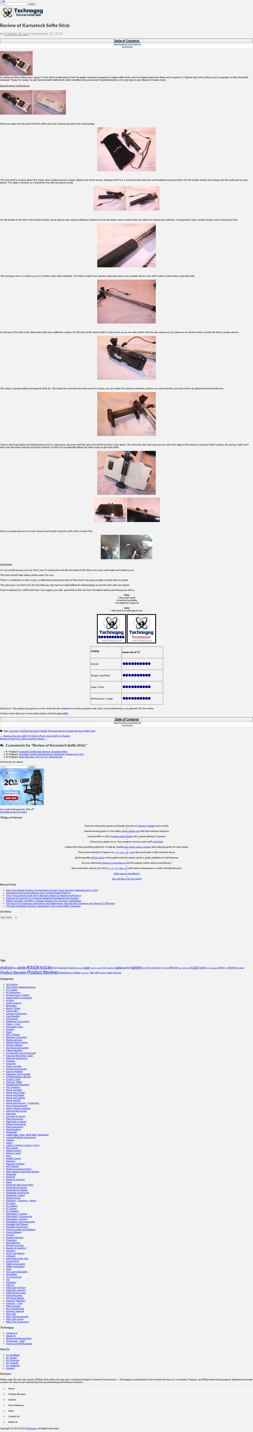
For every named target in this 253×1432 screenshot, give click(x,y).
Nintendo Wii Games (16, 1190)
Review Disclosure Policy (18, 1338)
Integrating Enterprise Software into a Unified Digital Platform (38, 893)
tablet (77, 972)
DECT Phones (13, 1034)
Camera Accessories (16, 1013)
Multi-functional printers (18, 1169)
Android (24, 731)
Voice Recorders (14, 1295)
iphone (173, 967)
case (86, 967)
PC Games (11, 1208)
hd (144, 968)
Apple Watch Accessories (19, 997)
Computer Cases (14, 1026)
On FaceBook (12, 1355)
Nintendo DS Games (16, 1187)
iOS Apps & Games (15, 1116)
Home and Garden (15, 1092)
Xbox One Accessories (17, 1321)
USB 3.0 (10, 1285)
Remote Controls (15, 1245)
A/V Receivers (13, 992)
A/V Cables (11, 989)
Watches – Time (14, 1303)
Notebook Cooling (15, 1195)
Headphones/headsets (17, 1084)
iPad (166, 968)
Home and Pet (13, 1100)
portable (240, 968)
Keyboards (11, 1132)
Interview (11, 1113)
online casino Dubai (122, 836)
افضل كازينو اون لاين (124, 852)
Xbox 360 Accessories (17, 1316)
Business (73, 968)
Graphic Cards (13, 1079)
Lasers (9, 1142)
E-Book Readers (14, 1050)
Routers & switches (16, 1248)
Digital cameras (14, 1040)
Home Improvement (16, 1105)
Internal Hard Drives (16, 1111)
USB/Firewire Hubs (16, 1292)
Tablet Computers (15, 1266)
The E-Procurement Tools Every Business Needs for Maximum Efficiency (43, 895)
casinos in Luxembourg (114, 863)
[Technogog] (22, 18)
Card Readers (13, 1016)
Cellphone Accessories (17, 1021)
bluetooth (63, 967)
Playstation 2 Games (16, 1213)
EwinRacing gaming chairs (13, 812)
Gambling (110, 968)
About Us (11, 1335)
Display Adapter (14, 1045)
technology (85, 973)
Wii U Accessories (15, 1308)
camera (80, 968)
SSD (71, 973)
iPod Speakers (13, 1129)
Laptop (185, 968)
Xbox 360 (11, 1314)
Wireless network (15, 1311)
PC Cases (10, 1203)
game (118, 967)
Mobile (43, 731)
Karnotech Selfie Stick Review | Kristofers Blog (43, 751)
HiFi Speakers (13, 1087)
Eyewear (10, 1061)
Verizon (102, 973)
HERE (65, 713)
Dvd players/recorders (17, 1047)
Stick (92, 731)
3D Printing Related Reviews (21, 987)
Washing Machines (15, 1300)
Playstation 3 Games (16, 1219)
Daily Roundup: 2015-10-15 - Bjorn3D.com (40, 757)
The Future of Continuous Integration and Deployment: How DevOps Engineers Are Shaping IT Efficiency (60, 903)
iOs (162, 968)
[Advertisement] (126, 937)
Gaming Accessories (16, 1068)
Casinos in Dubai (145, 825)
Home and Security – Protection (22, 1103)
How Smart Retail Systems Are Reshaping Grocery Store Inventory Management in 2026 (52, 890)
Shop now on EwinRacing (127, 873)
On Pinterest (12, 1360)
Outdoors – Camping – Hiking (21, 1200)
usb (97, 972)
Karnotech (34, 731)
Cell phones (12, 1018)
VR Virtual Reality (15, 1298)
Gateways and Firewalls (18, 1074)
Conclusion (127, 46)
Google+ (10, 1368)
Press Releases (13, 1232)
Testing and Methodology (19, 1343)
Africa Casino (97, 857)
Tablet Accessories (15, 1263)
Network (10, 1177)
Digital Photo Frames (17, 1042)
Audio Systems (13, 1003)
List (195, 967)
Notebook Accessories (17, 1192)
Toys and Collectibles (17, 1271)
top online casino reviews (137, 847)
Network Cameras (15, 1179)
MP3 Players (12, 1166)
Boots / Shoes (13, 1008)
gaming (136, 967)
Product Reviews (74, 731)
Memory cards (13, 1153)
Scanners (10, 1250)
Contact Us (11, 1333)
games (126, 967)
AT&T (55, 968)
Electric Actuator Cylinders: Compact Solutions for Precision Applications (43, 900)
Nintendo (213, 968)
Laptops (10, 1140)
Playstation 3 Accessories (19, 1216)
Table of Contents (127, 40)
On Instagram (13, 1365)
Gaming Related (14, 1071)
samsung (64, 972)
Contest (10, 1029)
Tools (8, 1269)
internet (156, 967)
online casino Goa (130, 831)
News (9, 1182)
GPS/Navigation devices (18, 1076)
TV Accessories (13, 1277)
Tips (91, 972)
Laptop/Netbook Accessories (21, 1137)
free (104, 968)
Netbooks (11, 1174)
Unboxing (11, 1282)
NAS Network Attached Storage (22, 1171)
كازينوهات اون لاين (118, 868)
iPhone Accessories (16, 1124)
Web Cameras (13, 1306)
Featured (10, 1063)
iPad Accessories (14, 1119)
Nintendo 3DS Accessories (19, 1184)
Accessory (14, 731)
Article (32, 967)
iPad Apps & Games (16, 1121)
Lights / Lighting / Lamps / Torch (22, 1145)
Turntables (11, 1274)
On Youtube (12, 1363)
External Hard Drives (16, 1058)
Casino (93, 968)
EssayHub (158, 841)
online (220, 967)
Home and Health (15, 1095)
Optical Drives (13, 1198)
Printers (10, 1234)
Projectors (11, 1240)
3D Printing (12, 984)
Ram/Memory (13, 1242)
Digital (98, 968)
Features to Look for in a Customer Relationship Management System (42, 898)
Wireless (117, 973)
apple (21, 967)
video (110, 972)
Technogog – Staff (15, 1341)
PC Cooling (11, 1206)
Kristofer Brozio (16, 33)
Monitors (10, 1161)
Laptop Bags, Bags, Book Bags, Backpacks (27, 1134)
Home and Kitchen (15, 1097)
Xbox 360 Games (14, 1319)
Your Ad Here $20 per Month (126, 878)
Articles (45, 967)
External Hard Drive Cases (19, 1055)
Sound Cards (12, 1261)
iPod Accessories (14, 1126)
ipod (179, 968)
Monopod (53, 731)
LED (190, 968)
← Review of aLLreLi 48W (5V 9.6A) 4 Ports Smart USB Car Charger (35, 736)
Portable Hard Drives (17, 1227)
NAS (207, 968)
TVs (8, 1279)
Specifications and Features (127, 44)
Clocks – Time (13, 1024)
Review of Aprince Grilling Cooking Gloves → (23, 738)
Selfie (87, 731)
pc (226, 967)
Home (149, 967)
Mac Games (12, 1148)
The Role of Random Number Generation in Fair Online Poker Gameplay (43, 906)
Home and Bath (14, 1090)
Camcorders (12, 1011)
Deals (9, 1032)
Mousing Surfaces (15, 1163)
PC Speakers (12, 1211)
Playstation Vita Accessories (20, 1221)
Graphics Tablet (14, 1082)
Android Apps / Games (17, 995)
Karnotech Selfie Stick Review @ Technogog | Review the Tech (51, 754)
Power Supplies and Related (20, 1229)
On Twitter (11, 1357)
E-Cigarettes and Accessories (21, 1053)
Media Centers (13, 1150)
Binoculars (11, 1005)
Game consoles (14, 1066)
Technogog (31, 1428)
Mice (8, 1155)
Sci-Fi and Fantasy (15, 1253)
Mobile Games (13, 1158)
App (15, 967)
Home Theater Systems (18, 1108)
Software (10, 1256)
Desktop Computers (16, 1037)
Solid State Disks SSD (17, 1258)
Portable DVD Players (17, 1224)
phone (61, 731)
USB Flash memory (16, 1287)
